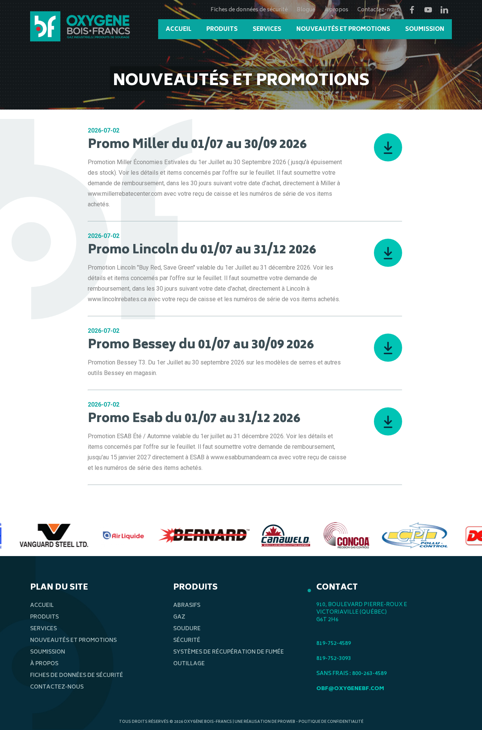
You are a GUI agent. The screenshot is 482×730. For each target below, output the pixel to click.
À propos (336, 10)
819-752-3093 (333, 658)
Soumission (47, 652)
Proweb (286, 722)
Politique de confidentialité (331, 722)
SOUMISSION (424, 29)
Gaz (179, 617)
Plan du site (59, 588)
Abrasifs (186, 605)
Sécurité (186, 640)
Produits (44, 617)
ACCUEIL (178, 29)
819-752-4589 (333, 643)
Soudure (187, 629)
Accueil (42, 605)
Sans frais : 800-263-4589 (351, 673)
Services (43, 629)
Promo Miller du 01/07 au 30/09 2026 (197, 145)
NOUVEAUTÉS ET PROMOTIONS (343, 29)
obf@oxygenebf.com (350, 688)
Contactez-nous (378, 10)
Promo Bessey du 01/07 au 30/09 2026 (201, 346)
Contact (337, 588)
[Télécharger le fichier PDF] (379, 145)
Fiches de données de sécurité (249, 10)
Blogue (306, 10)
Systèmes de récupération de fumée (228, 652)
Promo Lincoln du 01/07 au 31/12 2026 (202, 251)
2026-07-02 (103, 131)
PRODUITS (222, 29)
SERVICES (267, 29)
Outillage (189, 664)
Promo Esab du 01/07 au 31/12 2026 (194, 419)
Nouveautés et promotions (73, 640)
